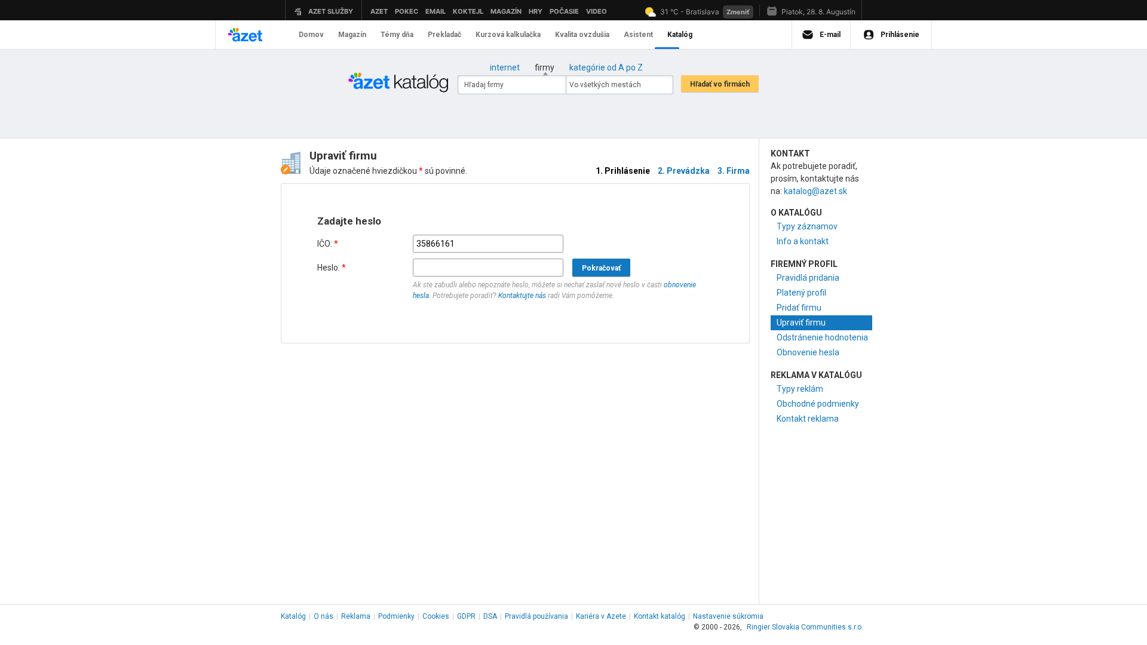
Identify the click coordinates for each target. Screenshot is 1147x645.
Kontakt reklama (808, 418)
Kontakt (659, 616)
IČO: (327, 243)
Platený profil (801, 292)
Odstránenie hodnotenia (822, 337)
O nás (323, 616)
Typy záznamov (807, 226)
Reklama (355, 616)
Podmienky (396, 616)
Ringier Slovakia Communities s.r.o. (805, 627)
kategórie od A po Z (606, 67)
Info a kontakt (803, 241)
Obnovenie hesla (808, 352)
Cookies (435, 616)
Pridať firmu (799, 307)
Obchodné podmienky (818, 403)
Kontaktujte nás (522, 295)
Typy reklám (800, 389)
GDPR (466, 616)
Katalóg (293, 616)
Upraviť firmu (801, 322)
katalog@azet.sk (815, 191)
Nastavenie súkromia (728, 616)
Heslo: (331, 267)
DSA (490, 616)
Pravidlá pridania (808, 277)
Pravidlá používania (536, 616)
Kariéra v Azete (601, 616)
